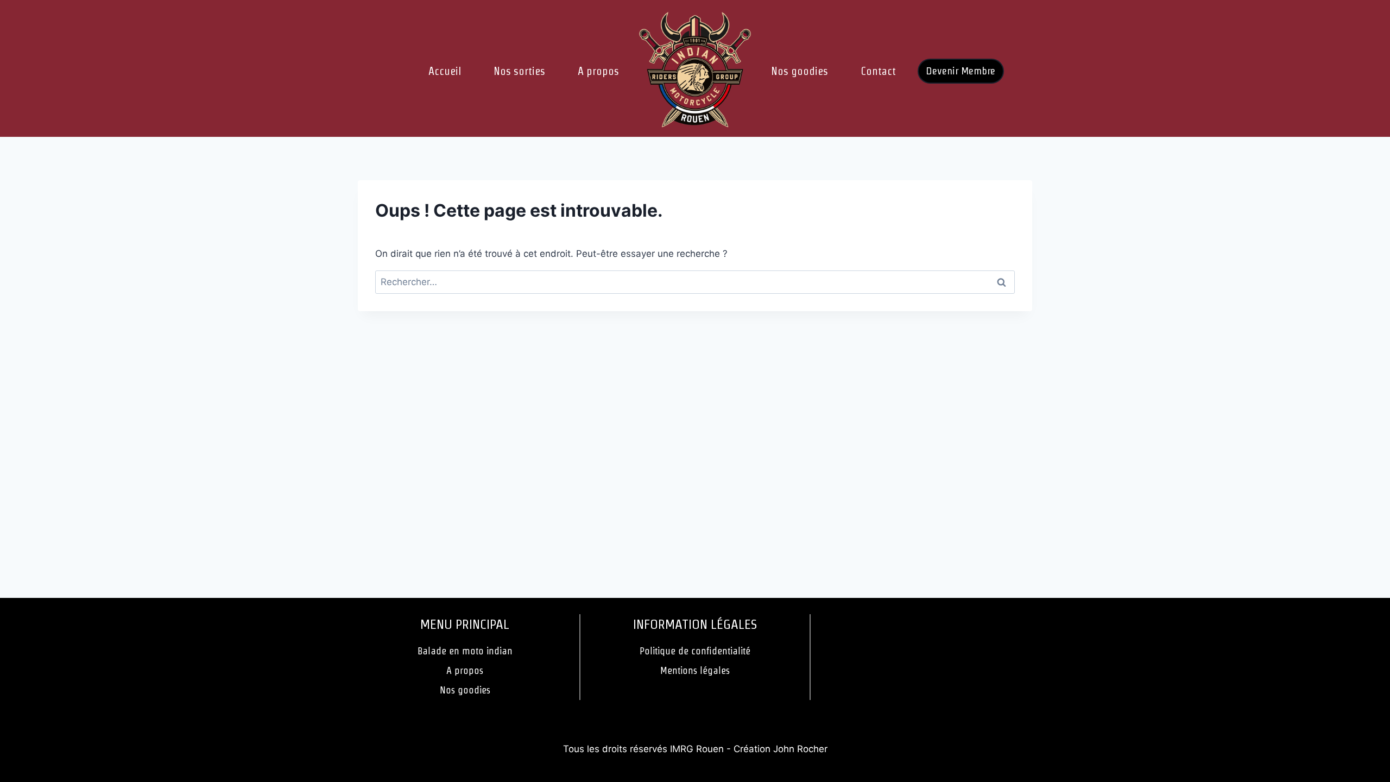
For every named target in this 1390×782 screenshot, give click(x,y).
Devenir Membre (960, 71)
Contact (878, 71)
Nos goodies (799, 71)
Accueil (444, 71)
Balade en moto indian (465, 651)
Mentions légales (695, 670)
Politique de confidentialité (695, 651)
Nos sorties (519, 71)
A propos (598, 71)
